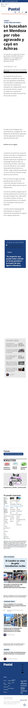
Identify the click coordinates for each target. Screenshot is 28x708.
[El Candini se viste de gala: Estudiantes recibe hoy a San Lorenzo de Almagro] (15, 549)
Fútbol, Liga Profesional (9, 556)
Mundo (14, 680)
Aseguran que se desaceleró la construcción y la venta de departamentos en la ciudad (13, 629)
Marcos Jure (12, 634)
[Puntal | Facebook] (19, 12)
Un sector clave (7, 625)
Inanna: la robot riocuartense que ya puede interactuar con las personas (15, 653)
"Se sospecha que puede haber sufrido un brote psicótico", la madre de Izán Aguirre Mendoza (14, 261)
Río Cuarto (5, 684)
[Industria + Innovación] (7, 464)
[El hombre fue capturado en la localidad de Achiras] (15, 71)
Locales (5, 581)
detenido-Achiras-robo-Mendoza (13, 454)
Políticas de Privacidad (8, 698)
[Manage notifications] (24, 705)
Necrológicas (11, 688)
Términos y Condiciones (8, 697)
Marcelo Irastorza (12, 374)
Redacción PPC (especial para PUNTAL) (15, 610)
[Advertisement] (14, 113)
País (9, 685)
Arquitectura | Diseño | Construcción (15, 487)
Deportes (6, 687)
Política (5, 692)
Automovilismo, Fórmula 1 (9, 601)
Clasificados (24, 691)
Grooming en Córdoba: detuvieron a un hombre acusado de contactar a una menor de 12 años (13, 511)
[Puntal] (8, 665)
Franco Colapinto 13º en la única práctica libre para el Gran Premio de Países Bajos (15, 605)
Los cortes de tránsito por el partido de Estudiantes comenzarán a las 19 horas (11, 358)
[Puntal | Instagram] (22, 670)
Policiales (6, 689)
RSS (22, 693)
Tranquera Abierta (24, 468)
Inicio (5, 680)
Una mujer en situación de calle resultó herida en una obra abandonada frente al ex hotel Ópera (12, 352)
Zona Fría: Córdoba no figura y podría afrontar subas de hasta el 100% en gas (12, 370)
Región (9, 683)
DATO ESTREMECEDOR (8, 506)
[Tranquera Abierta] (24, 464)
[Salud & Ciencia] (15, 464)
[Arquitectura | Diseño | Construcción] (15, 479)
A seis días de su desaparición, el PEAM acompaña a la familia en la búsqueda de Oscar (11, 346)
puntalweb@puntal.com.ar (11, 703)
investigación (13, 506)
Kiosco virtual (23, 688)
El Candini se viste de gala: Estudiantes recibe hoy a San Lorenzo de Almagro (15, 566)
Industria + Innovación (7, 468)
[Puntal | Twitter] (22, 12)
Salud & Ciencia (15, 467)
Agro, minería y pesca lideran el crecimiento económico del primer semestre (12, 364)
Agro (13, 682)
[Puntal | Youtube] (26, 12)
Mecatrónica (6, 649)
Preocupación (19, 506)
